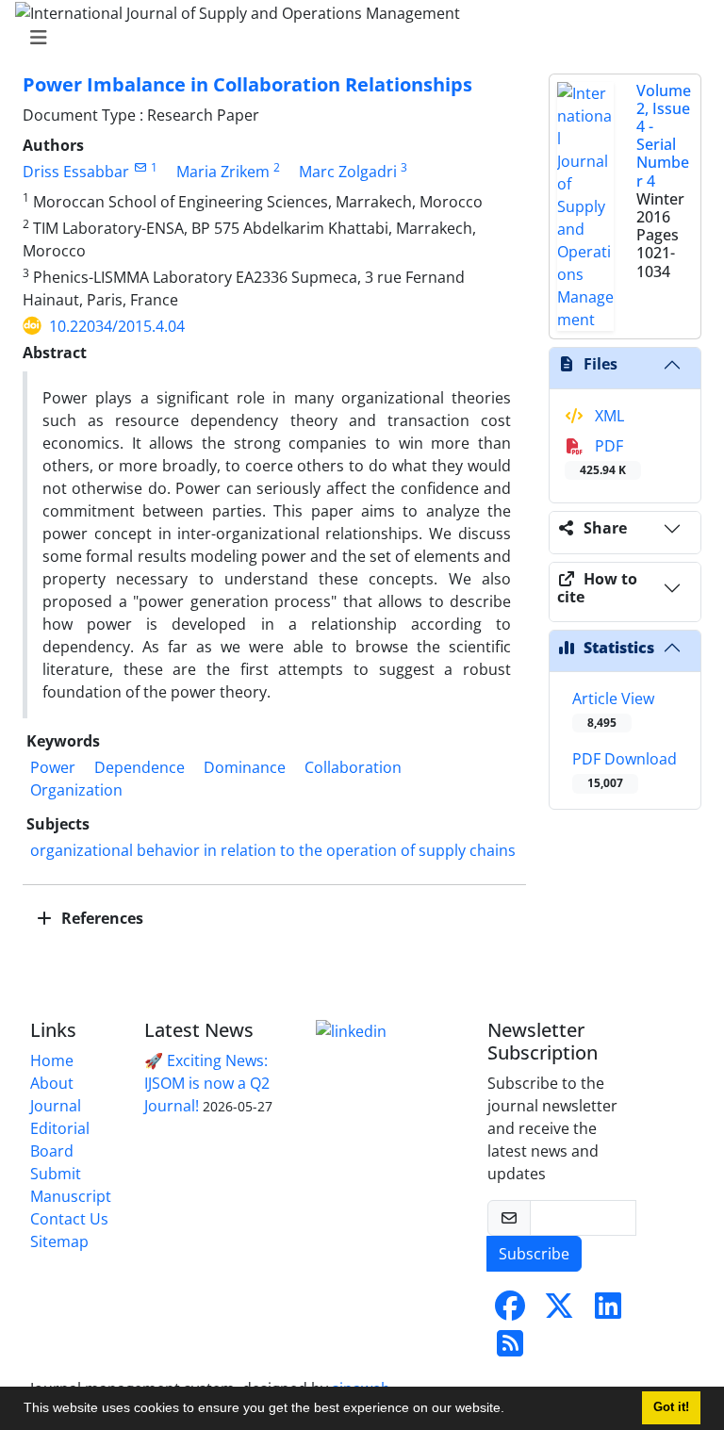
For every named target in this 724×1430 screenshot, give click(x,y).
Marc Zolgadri (348, 171)
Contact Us (69, 1218)
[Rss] (510, 1349)
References (100, 918)
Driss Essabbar (76, 171)
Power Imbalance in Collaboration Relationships (247, 84)
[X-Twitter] (559, 1311)
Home (52, 1060)
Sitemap (59, 1241)
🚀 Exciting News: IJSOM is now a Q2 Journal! (207, 1083)
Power (52, 767)
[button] (511, 1410)
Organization (76, 790)
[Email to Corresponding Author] (140, 167)
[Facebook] (510, 1311)
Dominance (245, 767)
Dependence (139, 767)
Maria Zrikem (223, 171)
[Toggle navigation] (356, 38)
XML (607, 415)
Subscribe (534, 1253)
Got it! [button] (671, 1407)
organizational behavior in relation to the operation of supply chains (273, 850)
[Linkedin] (351, 1030)
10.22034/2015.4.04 (117, 326)
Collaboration (353, 767)
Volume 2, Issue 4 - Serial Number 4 (663, 135)
